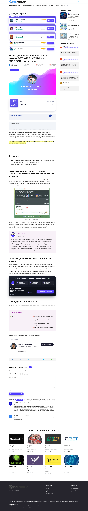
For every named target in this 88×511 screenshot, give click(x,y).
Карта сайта (48, 489)
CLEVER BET (12, 466)
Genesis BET (48, 466)
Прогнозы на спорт (19, 48)
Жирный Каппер (19, 36)
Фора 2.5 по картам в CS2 (73, 25)
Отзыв (11, 373)
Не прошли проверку (41, 5)
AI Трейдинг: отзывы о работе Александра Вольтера (70, 48)
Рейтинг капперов (27, 5)
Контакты (62, 5)
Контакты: (14, 127)
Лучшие (27, 399)
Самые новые (19, 399)
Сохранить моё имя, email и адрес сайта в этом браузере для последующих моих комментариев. (29, 390)
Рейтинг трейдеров (75, 489)
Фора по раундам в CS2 (73, 14)
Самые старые (35, 399)
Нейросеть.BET (68, 466)
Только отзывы (52, 399)
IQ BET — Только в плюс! (71, 446)
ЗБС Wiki (50, 5)
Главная (10, 10)
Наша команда (49, 493)
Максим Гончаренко (14, 65)
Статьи (57, 5)
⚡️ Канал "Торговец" (20, 27)
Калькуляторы (68, 6)
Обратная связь (49, 491)
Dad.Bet (47, 446)
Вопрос (17, 373)
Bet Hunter (30, 466)
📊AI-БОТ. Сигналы (20, 19)
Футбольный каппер (19, 42)
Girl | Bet (29, 446)
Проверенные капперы (15, 5)
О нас (47, 488)
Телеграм (51, 20)
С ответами (43, 399)
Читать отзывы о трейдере (46, 291)
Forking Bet (12, 446)
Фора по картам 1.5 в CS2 (73, 34)
